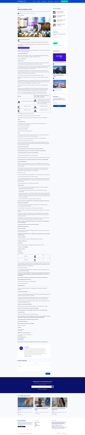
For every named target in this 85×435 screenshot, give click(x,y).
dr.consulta (20, 13)
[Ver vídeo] (59, 57)
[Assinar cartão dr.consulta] (24, 47)
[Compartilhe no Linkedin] (23, 15)
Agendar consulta (64, 1)
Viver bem (38, 1)
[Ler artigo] (54, 12)
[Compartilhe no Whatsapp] (20, 15)
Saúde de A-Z (44, 1)
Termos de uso (59, 433)
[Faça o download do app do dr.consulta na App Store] (23, 426)
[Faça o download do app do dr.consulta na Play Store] (19, 426)
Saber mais (56, 1)
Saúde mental (50, 1)
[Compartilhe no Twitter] (19, 15)
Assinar (55, 43)
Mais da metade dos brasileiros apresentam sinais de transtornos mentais (58, 75)
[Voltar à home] (22, 420)
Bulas (18, 7)
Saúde (35, 423)
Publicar (47, 373)
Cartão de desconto (37, 422)
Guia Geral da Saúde (37, 425)
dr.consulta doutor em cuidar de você (59, 62)
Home (34, 1)
